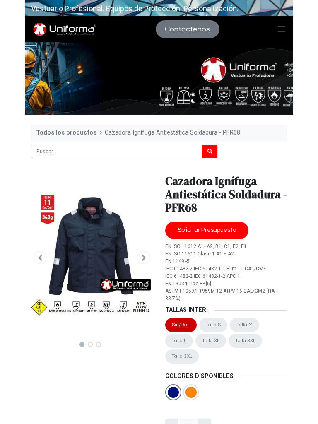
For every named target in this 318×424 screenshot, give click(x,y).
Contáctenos (187, 29)
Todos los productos (66, 132)
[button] (40, 258)
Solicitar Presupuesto (207, 230)
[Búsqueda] (209, 151)
